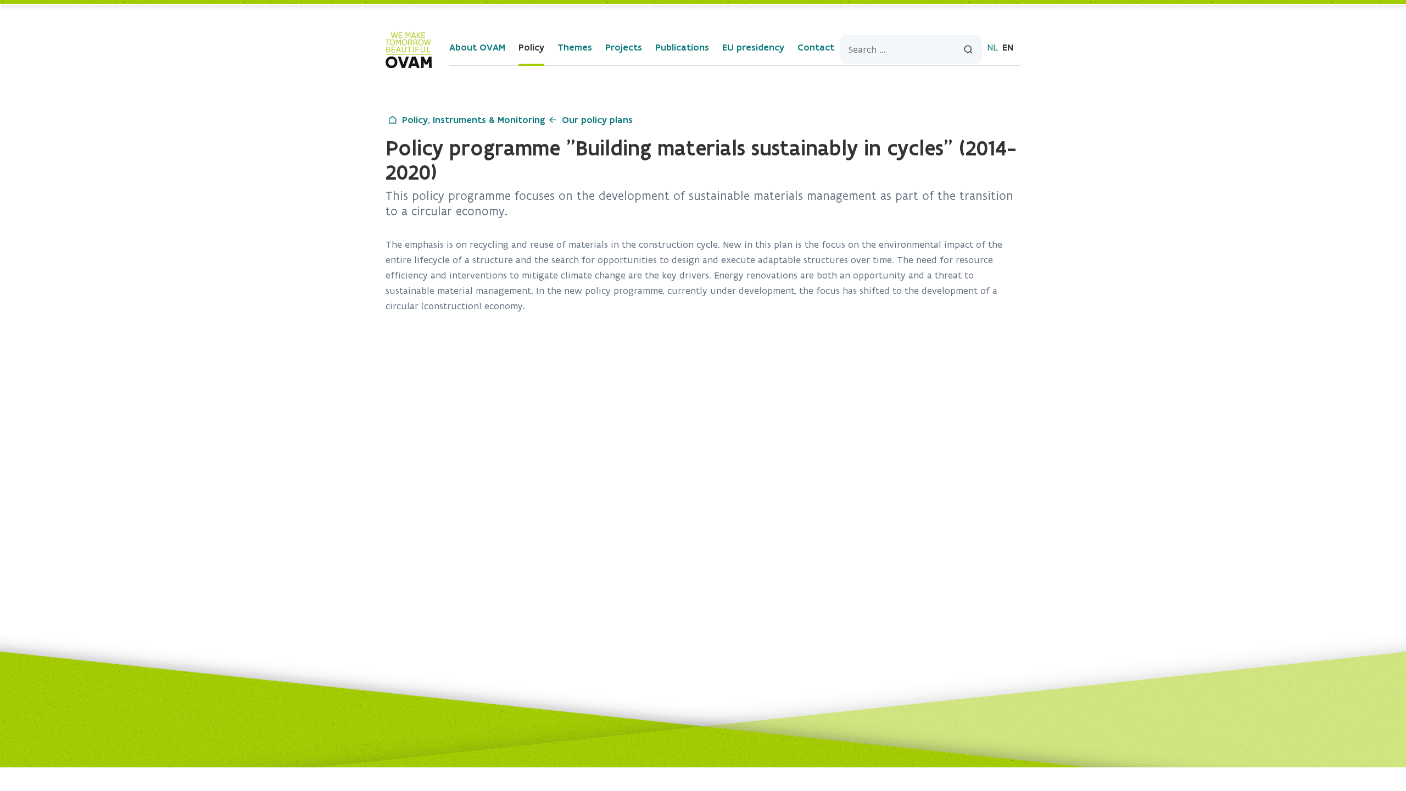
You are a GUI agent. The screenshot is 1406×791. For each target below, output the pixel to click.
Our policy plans (597, 120)
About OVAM (477, 47)
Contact (815, 47)
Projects (623, 47)
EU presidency (753, 47)
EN (1007, 47)
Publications (682, 47)
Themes (574, 47)
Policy (531, 47)
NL (992, 47)
